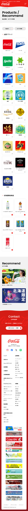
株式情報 (16, 405)
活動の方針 (6, 388)
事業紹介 (5, 417)
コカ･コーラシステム (19, 373)
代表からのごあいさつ (7, 386)
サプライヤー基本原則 (19, 377)
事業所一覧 (17, 369)
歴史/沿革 (17, 367)
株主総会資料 (17, 395)
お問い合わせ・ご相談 (13, 328)
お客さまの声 (6, 421)
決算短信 (16, 390)
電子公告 (16, 403)
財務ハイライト (18, 401)
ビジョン (16, 360)
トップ (3, 8)
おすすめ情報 (19, 28)
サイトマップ (21, 504)
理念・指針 (17, 365)
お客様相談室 (7, 374)
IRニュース (17, 386)
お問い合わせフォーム (8, 379)
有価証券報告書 (18, 393)
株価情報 (16, 399)
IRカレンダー (17, 397)
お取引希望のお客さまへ (8, 413)
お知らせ (6, 359)
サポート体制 (6, 419)
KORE (16, 375)
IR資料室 (16, 388)
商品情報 (6, 404)
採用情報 (6, 367)
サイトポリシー (6, 504)
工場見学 (6, 370)
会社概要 (16, 363)
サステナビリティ (8, 383)
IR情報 (16, 383)
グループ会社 (17, 371)
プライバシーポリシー (14, 504)
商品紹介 (7, 28)
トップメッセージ (18, 358)
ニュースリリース (7, 363)
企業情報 (17, 355)
